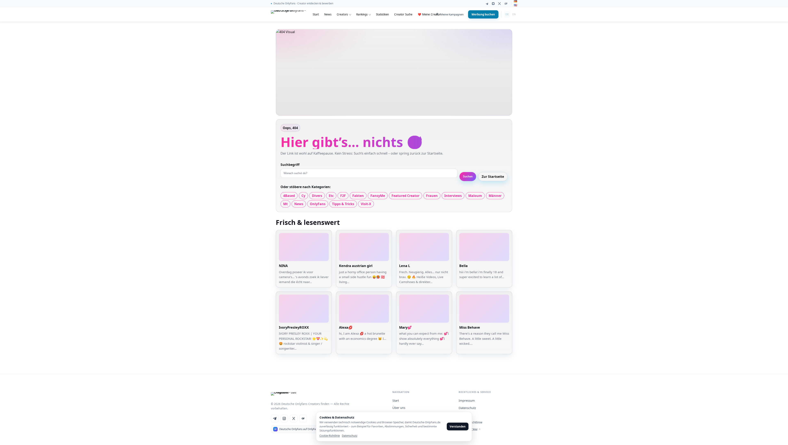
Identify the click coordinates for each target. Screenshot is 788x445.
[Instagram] (493, 3)
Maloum (475, 195)
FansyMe (377, 195)
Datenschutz (467, 408)
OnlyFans (317, 204)
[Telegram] (487, 3)
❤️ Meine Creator (429, 14)
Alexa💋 (345, 327)
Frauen (432, 195)
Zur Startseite (493, 176)
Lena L (404, 266)
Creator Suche (403, 14)
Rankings (362, 14)
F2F (343, 195)
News (327, 14)
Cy (303, 195)
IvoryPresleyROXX (294, 327)
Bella (463, 266)
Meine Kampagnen (452, 14)
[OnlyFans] (506, 3)
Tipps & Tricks (343, 204)
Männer (495, 195)
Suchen (468, 176)
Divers (317, 195)
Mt (285, 204)
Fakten (358, 195)
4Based (289, 195)
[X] (499, 3)
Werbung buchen (483, 14)
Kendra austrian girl (355, 266)
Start (316, 14)
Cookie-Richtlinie (330, 435)
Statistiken (382, 14)
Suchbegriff (290, 164)
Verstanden (458, 426)
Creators (342, 14)
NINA (283, 266)
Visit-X (366, 204)
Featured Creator (405, 195)
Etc (331, 195)
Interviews (453, 195)
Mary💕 (405, 327)
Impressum (467, 400)
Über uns (398, 408)
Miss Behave (469, 327)
